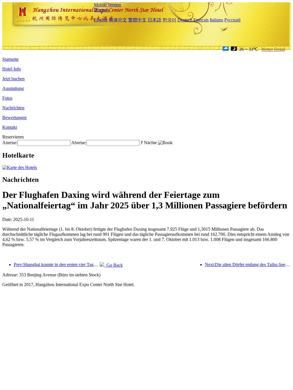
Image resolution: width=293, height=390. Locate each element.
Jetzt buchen (13, 78)
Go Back (113, 265)
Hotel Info (11, 69)
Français (201, 19)
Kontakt (9, 127)
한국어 (169, 19)
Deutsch (101, 9)
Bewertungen (14, 117)
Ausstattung (13, 88)
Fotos (7, 98)
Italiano (216, 19)
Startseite (10, 59)
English (101, 19)
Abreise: (78, 142)
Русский (232, 19)
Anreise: (9, 142)
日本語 (154, 19)
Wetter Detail (273, 49)
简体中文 (118, 19)
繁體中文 (137, 19)
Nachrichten (13, 107)
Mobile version (107, 4)
